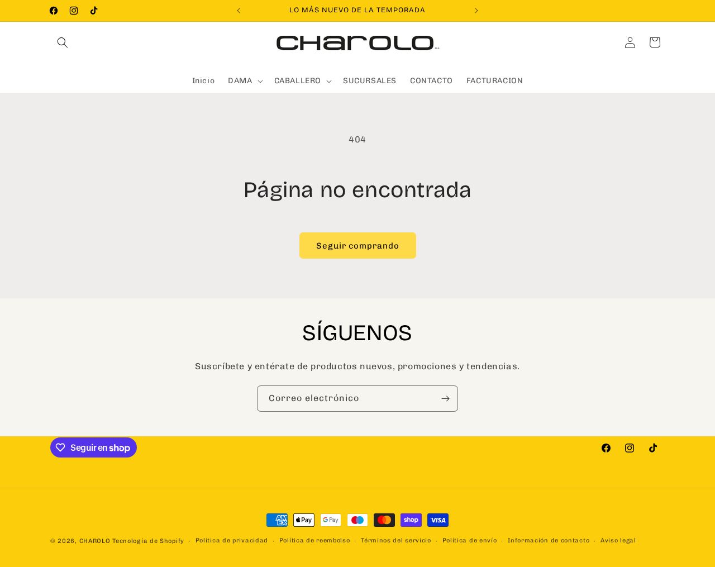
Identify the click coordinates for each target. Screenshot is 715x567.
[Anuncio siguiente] (476, 10)
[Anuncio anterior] (238, 10)
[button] (62, 42)
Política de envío (469, 540)
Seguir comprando (357, 246)
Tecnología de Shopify (148, 541)
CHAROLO (95, 541)
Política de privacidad (232, 540)
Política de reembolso (314, 540)
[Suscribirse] (445, 398)
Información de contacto (548, 540)
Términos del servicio (396, 540)
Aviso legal (618, 540)
